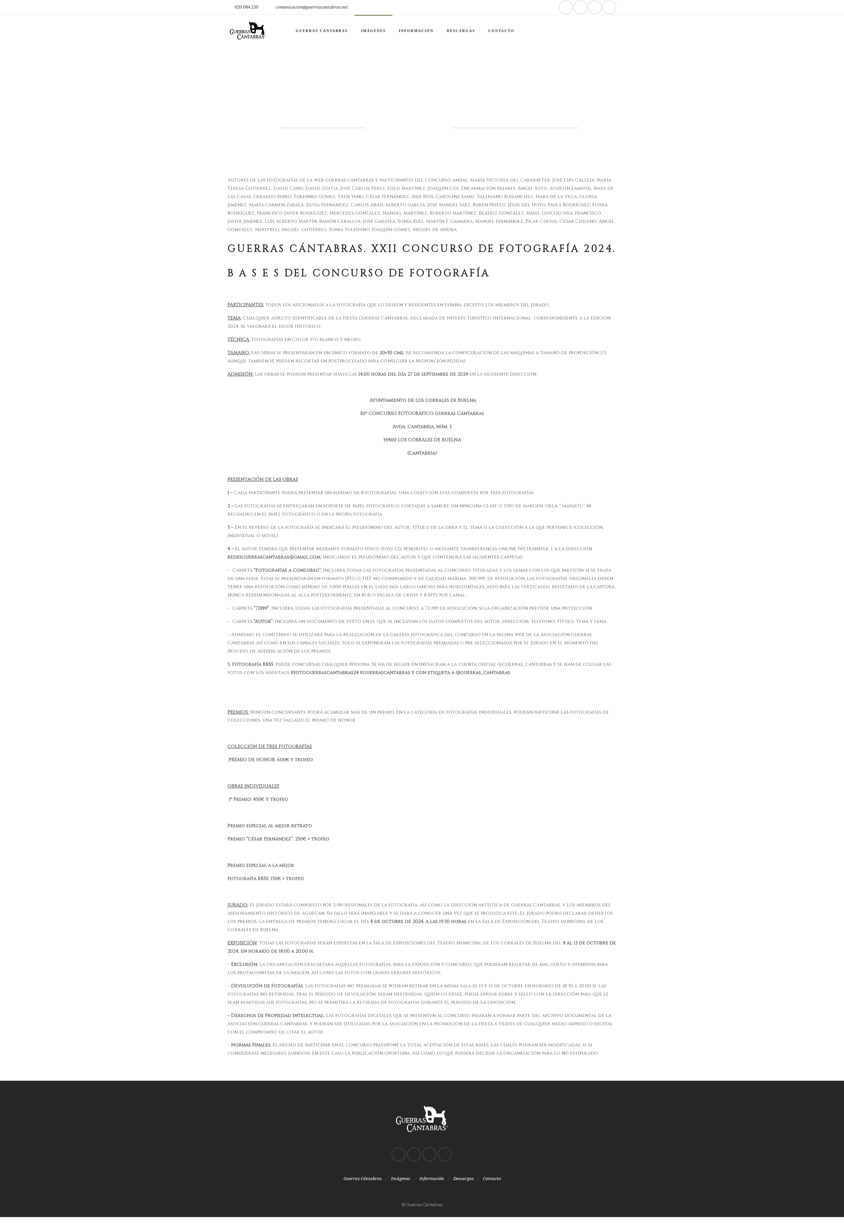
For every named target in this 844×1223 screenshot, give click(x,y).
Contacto (501, 31)
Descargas (461, 31)
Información (416, 31)
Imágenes (373, 31)
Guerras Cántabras (322, 31)
